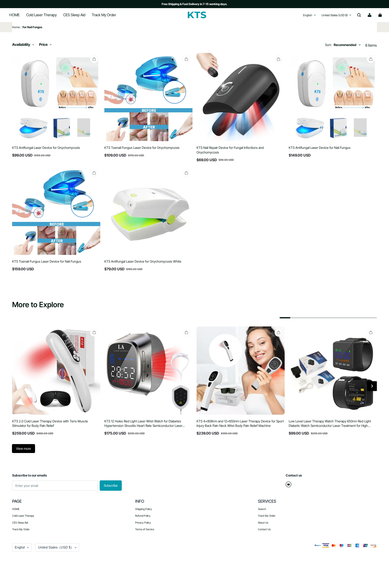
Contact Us (264, 529)
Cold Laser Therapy (23, 515)
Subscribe (111, 485)
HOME (15, 509)
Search (262, 509)
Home (16, 27)
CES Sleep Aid (20, 522)
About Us (263, 522)
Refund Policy (143, 515)
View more (23, 449)
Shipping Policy (143, 509)
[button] (359, 15)
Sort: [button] (340, 45)
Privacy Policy (143, 522)
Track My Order (21, 529)
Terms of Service (144, 529)
